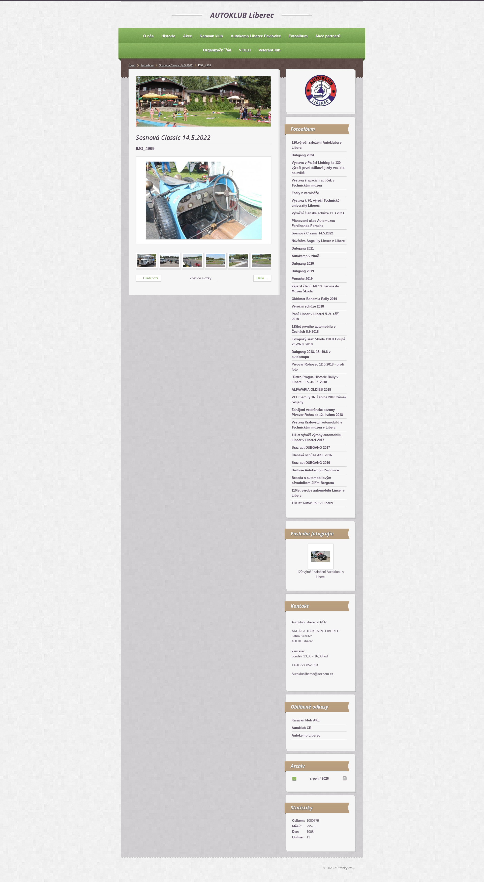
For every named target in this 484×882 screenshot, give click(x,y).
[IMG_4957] (216, 267)
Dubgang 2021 (303, 248)
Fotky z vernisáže (305, 193)
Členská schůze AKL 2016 (312, 455)
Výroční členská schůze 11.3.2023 (318, 213)
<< (294, 778)
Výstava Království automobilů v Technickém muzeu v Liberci (317, 424)
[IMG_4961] (262, 267)
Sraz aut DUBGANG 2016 (311, 463)
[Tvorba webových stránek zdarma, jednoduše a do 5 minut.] (353, 868)
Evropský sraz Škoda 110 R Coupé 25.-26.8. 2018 (318, 341)
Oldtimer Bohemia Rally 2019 (314, 299)
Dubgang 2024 (303, 155)
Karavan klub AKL (306, 720)
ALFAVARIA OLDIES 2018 (311, 389)
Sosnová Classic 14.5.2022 (312, 233)
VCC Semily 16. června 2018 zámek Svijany (319, 399)
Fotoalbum (147, 65)
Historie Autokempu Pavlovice (315, 470)
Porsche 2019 (302, 279)
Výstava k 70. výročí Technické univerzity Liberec (315, 203)
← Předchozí (148, 278)
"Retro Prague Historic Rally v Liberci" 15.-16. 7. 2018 (315, 379)
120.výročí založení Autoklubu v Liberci (317, 145)
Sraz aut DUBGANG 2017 (311, 447)
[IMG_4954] (170, 267)
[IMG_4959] (239, 267)
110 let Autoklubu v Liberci (312, 503)
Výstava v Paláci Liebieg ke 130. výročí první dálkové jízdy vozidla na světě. (318, 168)
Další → (262, 278)
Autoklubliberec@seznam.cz (313, 674)
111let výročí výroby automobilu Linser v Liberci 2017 (316, 437)
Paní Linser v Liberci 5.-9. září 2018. (315, 316)
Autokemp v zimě (305, 256)
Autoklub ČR (301, 728)
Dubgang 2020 (303, 263)
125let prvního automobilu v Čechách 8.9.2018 (314, 329)
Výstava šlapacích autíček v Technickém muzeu (313, 182)
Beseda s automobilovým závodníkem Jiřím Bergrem (313, 480)
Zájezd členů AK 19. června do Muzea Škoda (315, 288)
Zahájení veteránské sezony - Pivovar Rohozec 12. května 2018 (317, 412)
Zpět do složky (200, 278)
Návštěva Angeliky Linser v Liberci (319, 241)
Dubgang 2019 (303, 271)
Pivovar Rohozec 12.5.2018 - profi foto (318, 366)
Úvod (132, 65)
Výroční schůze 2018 (308, 306)
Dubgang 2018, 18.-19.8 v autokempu (311, 354)
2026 (325, 778)
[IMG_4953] (147, 267)
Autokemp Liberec (306, 735)
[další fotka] (262, 200)
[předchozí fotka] (144, 200)
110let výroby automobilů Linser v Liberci (318, 493)
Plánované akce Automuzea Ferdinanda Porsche (313, 223)
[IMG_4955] (193, 267)
